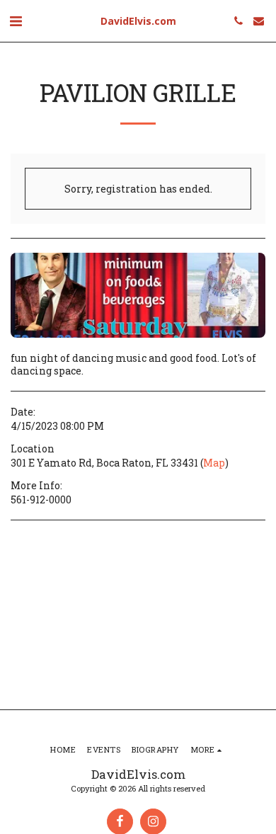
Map (214, 462)
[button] (16, 20)
